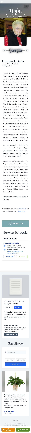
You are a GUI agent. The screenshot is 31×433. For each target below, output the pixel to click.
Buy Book (18, 307)
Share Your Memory (11, 334)
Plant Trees (21, 256)
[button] (15, 381)
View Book (8, 307)
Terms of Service (20, 425)
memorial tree (23, 209)
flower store (21, 211)
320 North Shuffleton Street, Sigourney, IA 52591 (15, 252)
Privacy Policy (10, 425)
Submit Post (15, 364)
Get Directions (9, 256)
